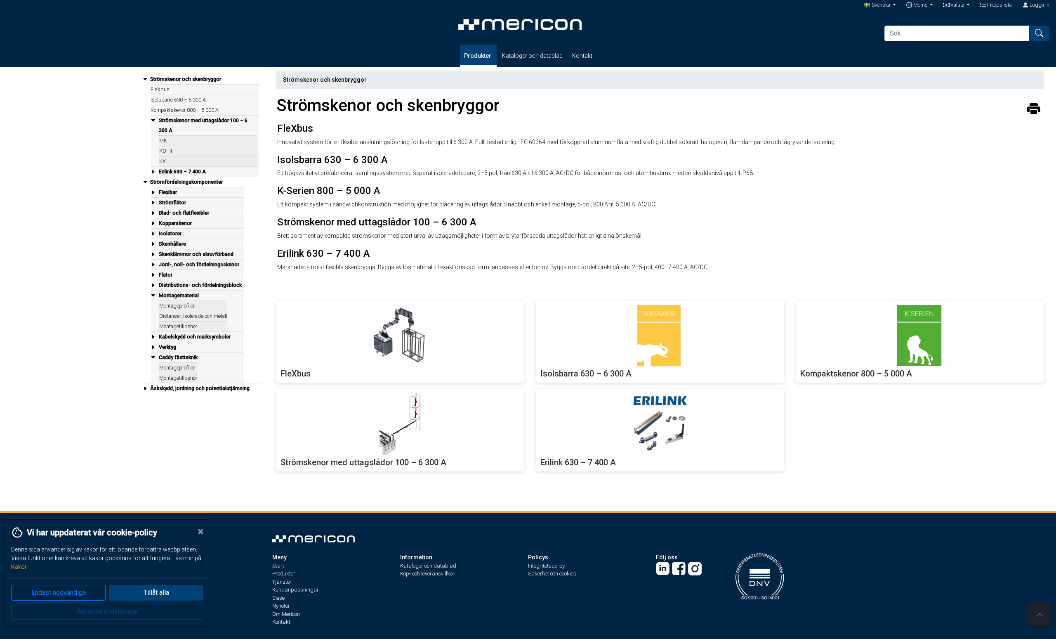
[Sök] (1039, 33)
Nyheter (281, 606)
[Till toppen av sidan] (1040, 615)
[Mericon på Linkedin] (662, 568)
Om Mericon (286, 614)
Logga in (1038, 5)
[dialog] (105, 579)
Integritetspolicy (546, 566)
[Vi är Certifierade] (759, 576)
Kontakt (582, 55)
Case (278, 598)
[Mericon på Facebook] (679, 568)
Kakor (19, 566)
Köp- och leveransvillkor (427, 573)
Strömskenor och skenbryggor (325, 79)
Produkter (478, 55)
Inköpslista (999, 5)
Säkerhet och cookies (552, 573)
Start (278, 566)
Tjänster (282, 582)
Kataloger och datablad (532, 55)
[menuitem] (202, 125)
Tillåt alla (156, 592)
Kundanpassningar (295, 590)
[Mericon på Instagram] (695, 568)
